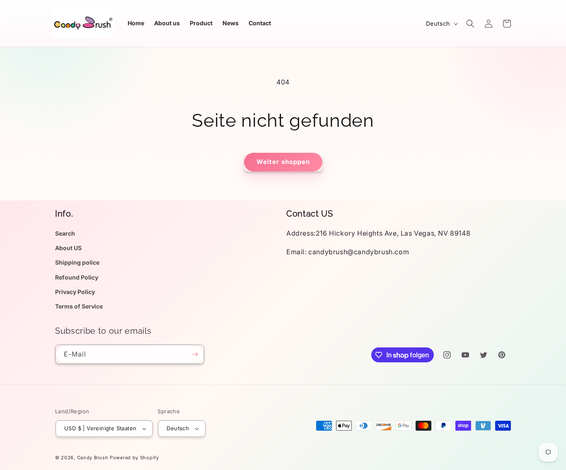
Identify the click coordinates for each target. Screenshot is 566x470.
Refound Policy (76, 277)
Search (65, 233)
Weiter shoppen (283, 162)
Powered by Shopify (134, 457)
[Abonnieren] (195, 354)
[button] (470, 23)
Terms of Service (79, 306)
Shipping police (77, 262)
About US (68, 247)
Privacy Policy (75, 291)
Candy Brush (93, 457)
